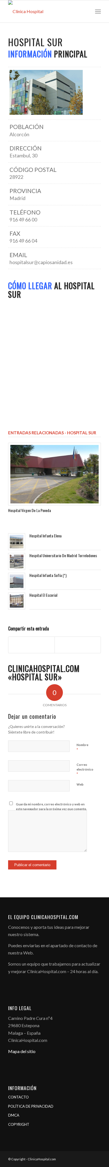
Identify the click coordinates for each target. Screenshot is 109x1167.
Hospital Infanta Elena (45, 536)
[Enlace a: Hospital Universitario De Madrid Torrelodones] (16, 561)
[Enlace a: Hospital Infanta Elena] (16, 542)
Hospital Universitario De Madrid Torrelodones (63, 555)
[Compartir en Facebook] (31, 645)
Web (80, 784)
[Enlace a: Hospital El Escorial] (16, 601)
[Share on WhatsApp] (78, 645)
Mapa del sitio (21, 1051)
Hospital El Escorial (43, 595)
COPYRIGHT (18, 1124)
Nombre (82, 747)
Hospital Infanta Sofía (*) (48, 575)
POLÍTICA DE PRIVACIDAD (30, 1106)
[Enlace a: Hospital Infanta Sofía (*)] (16, 581)
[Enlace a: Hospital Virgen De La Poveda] (54, 474)
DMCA (13, 1115)
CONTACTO (18, 1097)
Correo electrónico (85, 769)
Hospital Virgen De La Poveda (29, 510)
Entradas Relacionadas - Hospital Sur (52, 432)
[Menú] (98, 11)
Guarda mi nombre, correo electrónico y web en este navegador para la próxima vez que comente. (51, 806)
